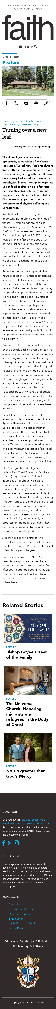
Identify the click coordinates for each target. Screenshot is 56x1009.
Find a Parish (16, 928)
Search (29, 47)
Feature (10, 62)
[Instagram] (17, 843)
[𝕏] (10, 843)
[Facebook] (4, 843)
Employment (16, 919)
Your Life (10, 57)
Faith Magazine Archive (23, 923)
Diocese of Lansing (20, 914)
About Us (14, 904)
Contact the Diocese (21, 909)
